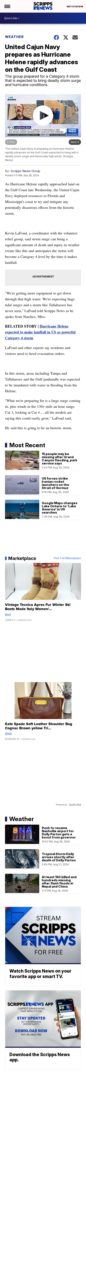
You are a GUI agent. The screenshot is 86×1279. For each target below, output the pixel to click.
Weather (14, 37)
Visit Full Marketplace (67, 558)
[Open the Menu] (7, 6)
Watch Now (74, 6)
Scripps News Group (25, 171)
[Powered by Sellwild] (75, 804)
